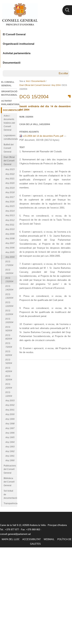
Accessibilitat (31, 539)
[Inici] (20, 14)
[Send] (67, 365)
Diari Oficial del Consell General (34, 85)
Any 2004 (56, 85)
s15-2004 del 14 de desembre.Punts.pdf (43, 136)
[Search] (67, 10)
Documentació (38, 81)
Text (22, 147)
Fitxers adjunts (29, 132)
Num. (26, 117)
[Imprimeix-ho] (56, 365)
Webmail (49, 539)
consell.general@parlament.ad (15, 534)
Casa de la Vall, (34, 124)
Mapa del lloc (11, 539)
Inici (28, 81)
